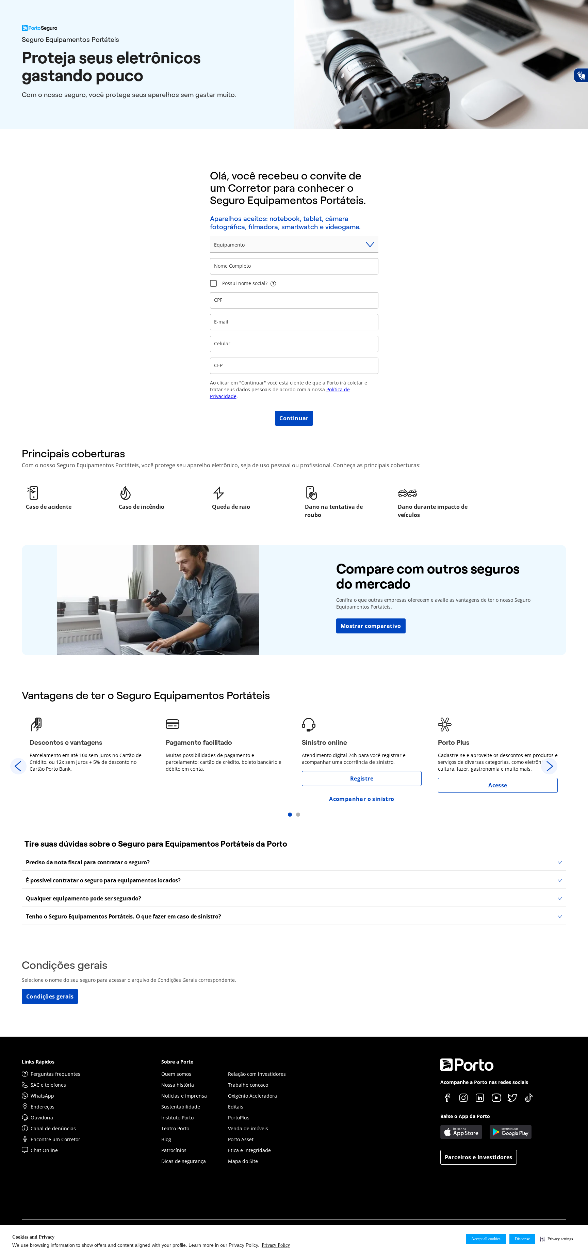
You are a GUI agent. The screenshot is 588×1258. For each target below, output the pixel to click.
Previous (18, 766)
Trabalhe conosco (248, 1085)
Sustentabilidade (180, 1106)
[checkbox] (213, 283)
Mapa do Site (243, 1161)
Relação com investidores (257, 1074)
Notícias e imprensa (184, 1095)
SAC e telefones (48, 1085)
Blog (166, 1139)
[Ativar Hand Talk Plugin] (581, 75)
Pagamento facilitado (199, 742)
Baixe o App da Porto (465, 1116)
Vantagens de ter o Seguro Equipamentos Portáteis (146, 695)
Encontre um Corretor (55, 1139)
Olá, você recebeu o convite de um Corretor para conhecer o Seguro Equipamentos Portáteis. (288, 188)
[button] (556, 1238)
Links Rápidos (38, 1061)
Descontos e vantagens (66, 742)
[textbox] (294, 266)
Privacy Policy (276, 1245)
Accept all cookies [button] (486, 1239)
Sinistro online (324, 742)
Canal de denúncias (53, 1128)
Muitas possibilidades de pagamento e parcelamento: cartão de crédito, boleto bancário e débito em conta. (223, 762)
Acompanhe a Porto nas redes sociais (484, 1082)
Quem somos (176, 1074)
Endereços (42, 1106)
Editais (235, 1106)
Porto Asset (241, 1139)
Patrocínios (173, 1150)
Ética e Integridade (249, 1150)
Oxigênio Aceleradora (252, 1095)
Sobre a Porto (177, 1061)
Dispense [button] (522, 1239)
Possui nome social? (244, 283)
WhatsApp (42, 1095)
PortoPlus (238, 1117)
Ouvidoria (42, 1117)
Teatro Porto (175, 1128)
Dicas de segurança (183, 1161)
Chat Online (44, 1150)
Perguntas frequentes (55, 1074)
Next (549, 766)
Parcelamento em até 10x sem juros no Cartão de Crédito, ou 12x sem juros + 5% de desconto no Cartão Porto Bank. (86, 762)
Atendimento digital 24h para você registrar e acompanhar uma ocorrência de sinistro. (354, 758)
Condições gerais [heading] (65, 965)
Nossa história (177, 1085)
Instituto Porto (177, 1117)
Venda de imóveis (248, 1128)
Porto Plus (454, 742)
